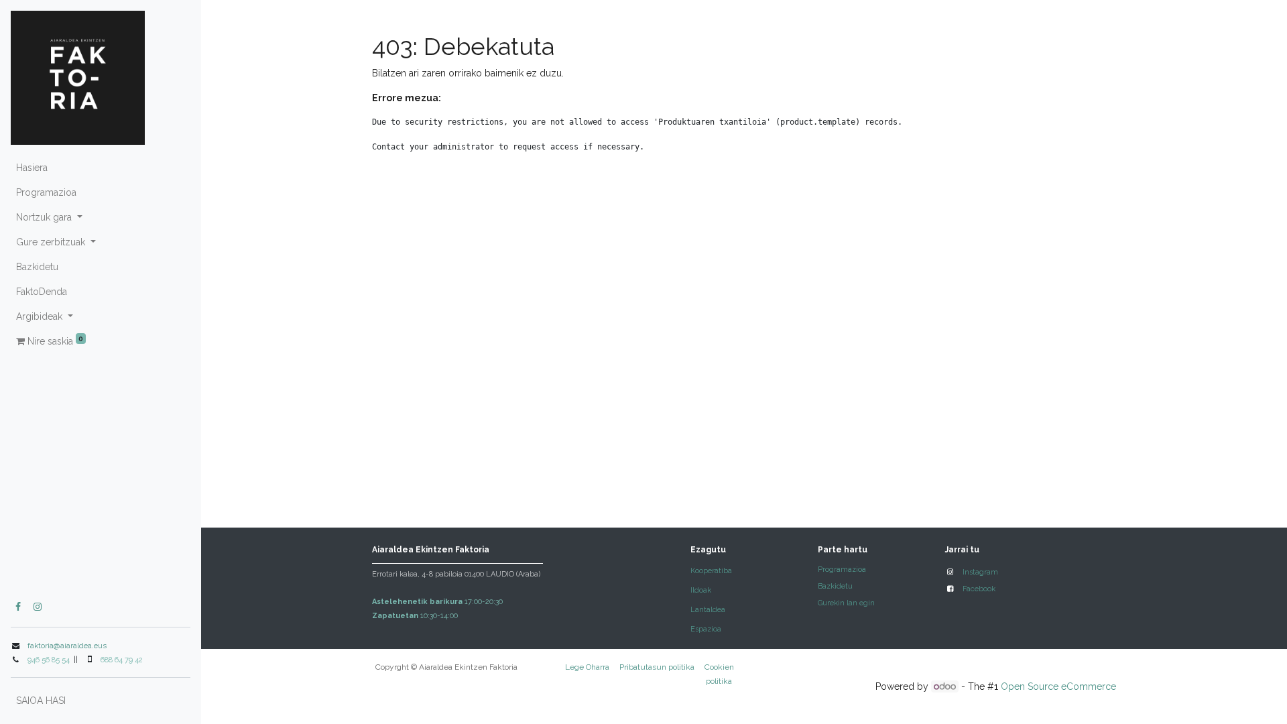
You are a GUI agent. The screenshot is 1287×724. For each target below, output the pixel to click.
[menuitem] (100, 168)
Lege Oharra (587, 667)
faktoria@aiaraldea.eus (67, 645)
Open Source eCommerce (1058, 686)
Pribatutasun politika (656, 667)
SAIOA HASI (41, 700)
